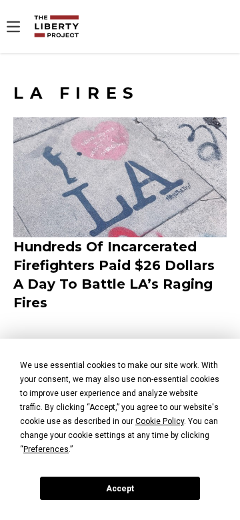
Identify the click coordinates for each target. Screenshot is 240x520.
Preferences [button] (46, 449)
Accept (120, 488)
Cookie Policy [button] (159, 421)
